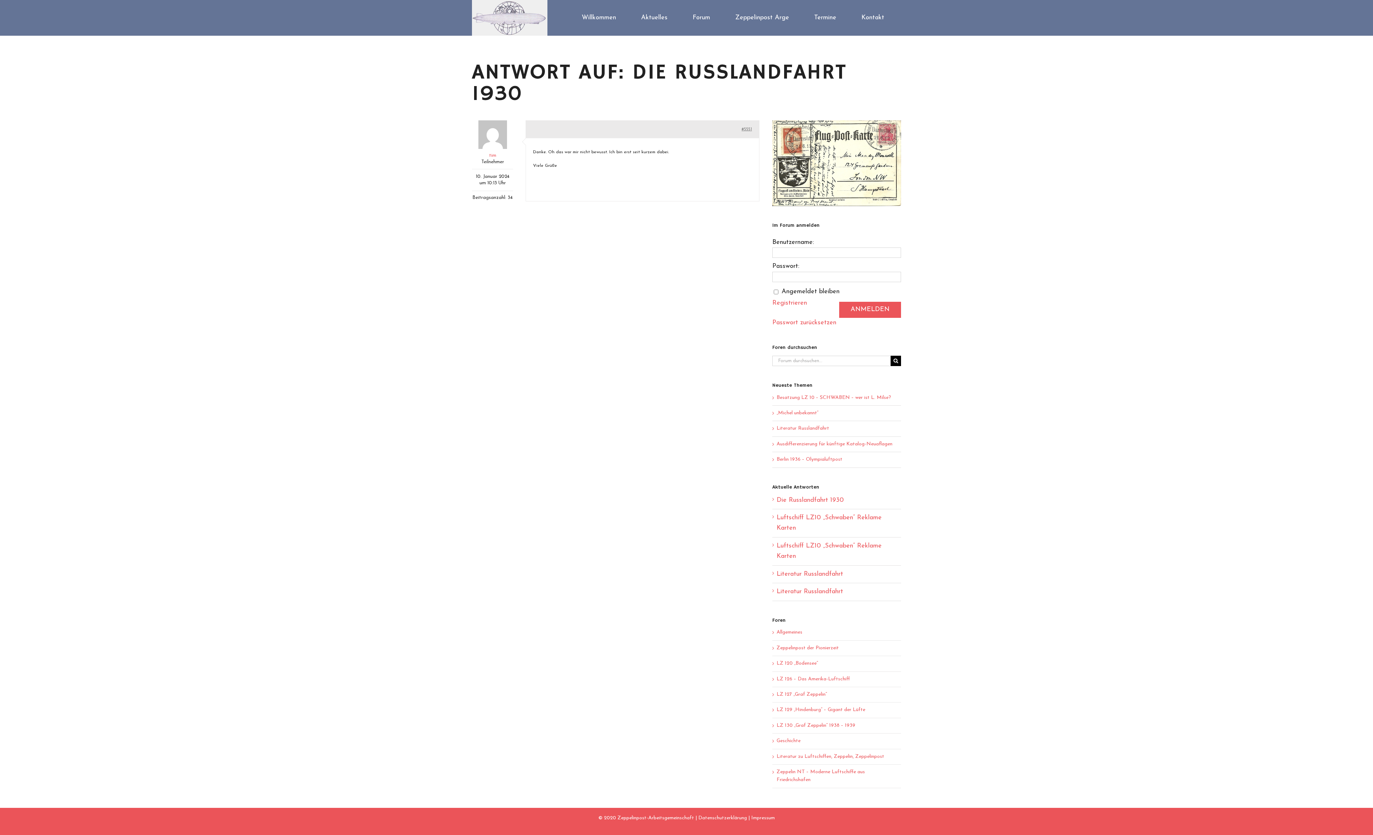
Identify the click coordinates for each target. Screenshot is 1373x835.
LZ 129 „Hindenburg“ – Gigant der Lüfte (821, 709)
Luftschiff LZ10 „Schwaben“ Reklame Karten (829, 523)
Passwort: (785, 266)
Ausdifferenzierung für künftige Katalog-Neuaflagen (834, 444)
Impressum (763, 818)
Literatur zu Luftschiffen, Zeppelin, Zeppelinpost (830, 756)
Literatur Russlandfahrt (803, 428)
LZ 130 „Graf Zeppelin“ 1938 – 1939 (816, 725)
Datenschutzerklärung (722, 818)
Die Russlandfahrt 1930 (810, 500)
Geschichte (789, 741)
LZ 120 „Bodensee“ (797, 663)
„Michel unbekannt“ (797, 413)
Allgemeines (789, 632)
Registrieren (789, 303)
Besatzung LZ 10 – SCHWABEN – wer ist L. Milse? (834, 397)
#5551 (747, 129)
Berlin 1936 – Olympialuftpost (809, 459)
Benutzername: (793, 242)
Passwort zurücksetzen (804, 323)
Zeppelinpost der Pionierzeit (808, 648)
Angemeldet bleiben (811, 292)
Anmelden (870, 309)
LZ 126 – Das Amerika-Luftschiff (813, 679)
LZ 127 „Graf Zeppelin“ (802, 694)
